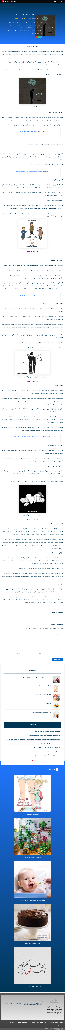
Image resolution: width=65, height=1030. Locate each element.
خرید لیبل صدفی (31, 1003)
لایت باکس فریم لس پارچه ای (20, 1003)
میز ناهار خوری (39, 1003)
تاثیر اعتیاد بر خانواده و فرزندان (28, 295)
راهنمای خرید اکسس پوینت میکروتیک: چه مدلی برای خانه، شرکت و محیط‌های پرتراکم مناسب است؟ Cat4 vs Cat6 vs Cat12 (33, 739)
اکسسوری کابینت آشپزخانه (30, 1004)
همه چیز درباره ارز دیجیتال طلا (53, 751)
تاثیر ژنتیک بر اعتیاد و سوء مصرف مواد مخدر (28, 171)
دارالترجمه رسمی (8, 1003)
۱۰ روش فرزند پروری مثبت (45, 703)
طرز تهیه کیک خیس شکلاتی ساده (32, 943)
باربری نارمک (39, 1004)
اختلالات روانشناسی (48, 9)
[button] (61, 1)
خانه (56, 9)
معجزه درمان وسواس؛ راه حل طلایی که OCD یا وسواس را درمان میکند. (36, 677)
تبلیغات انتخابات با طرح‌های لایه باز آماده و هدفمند (48, 743)
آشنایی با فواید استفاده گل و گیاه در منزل (32, 857)
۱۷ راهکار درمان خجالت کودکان (44, 686)
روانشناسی (53, 9)
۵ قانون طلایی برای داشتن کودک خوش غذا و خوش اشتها (32, 900)
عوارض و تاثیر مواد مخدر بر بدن (28, 131)
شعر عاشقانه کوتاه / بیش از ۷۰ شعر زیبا (32, 986)
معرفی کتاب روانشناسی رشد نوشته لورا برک (41, 712)
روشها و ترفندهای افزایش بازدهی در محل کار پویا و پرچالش (47, 747)
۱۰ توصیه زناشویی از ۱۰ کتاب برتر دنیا (43, 694)
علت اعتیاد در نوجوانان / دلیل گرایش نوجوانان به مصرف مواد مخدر (28, 437)
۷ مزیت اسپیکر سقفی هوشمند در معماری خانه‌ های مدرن (47, 755)
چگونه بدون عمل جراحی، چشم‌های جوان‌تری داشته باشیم (47, 731)
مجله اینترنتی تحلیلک (55, 1)
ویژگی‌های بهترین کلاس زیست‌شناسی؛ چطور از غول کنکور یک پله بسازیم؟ (44, 735)
